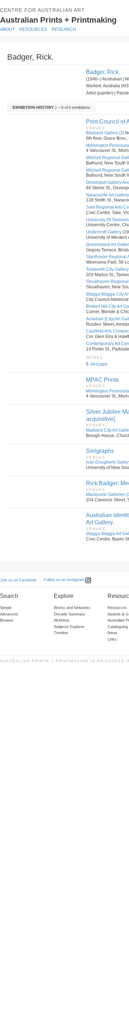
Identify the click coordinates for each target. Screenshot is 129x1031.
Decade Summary (69, 614)
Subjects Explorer (69, 626)
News (113, 633)
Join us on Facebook (18, 580)
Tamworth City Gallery (107, 269)
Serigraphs (100, 451)
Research (64, 29)
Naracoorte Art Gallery (107, 195)
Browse (6, 620)
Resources (33, 29)
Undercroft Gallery (103, 231)
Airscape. (99, 364)
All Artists (62, 620)
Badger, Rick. (103, 72)
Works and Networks (72, 607)
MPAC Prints (102, 380)
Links (112, 639)
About (7, 29)
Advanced (9, 614)
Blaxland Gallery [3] (105, 132)
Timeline (61, 633)
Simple (5, 607)
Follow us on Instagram (64, 579)
